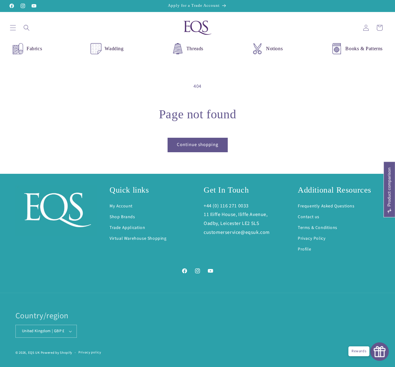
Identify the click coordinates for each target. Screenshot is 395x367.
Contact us (308, 217)
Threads (194, 48)
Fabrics (34, 48)
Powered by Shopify (57, 352)
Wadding (114, 48)
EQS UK (34, 352)
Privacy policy (89, 352)
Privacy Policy (312, 238)
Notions (274, 48)
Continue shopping (197, 144)
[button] (13, 28)
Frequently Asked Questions (326, 206)
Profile (304, 249)
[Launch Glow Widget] (379, 351)
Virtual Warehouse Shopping (138, 238)
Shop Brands (122, 217)
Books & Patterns (364, 48)
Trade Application (127, 228)
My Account (121, 206)
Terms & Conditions (317, 228)
